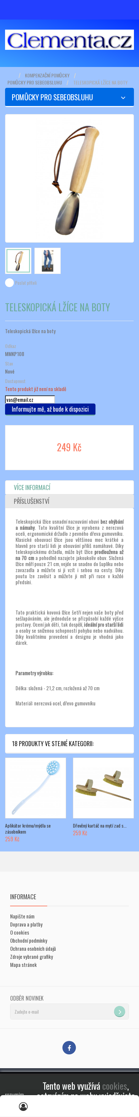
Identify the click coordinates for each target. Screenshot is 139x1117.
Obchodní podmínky (28, 940)
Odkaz (10, 346)
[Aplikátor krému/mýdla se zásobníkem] (35, 788)
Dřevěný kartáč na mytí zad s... (100, 825)
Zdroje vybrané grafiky (31, 956)
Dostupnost (15, 381)
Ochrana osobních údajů (33, 948)
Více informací (32, 487)
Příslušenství (31, 501)
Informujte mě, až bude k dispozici (50, 409)
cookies (114, 1085)
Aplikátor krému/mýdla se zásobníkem (28, 828)
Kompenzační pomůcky (47, 75)
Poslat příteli (26, 282)
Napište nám (22, 916)
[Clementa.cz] (69, 40)
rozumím (14, 1094)
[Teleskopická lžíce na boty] (18, 261)
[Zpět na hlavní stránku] (11, 75)
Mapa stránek (23, 964)
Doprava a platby (26, 924)
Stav (9, 363)
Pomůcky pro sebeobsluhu (34, 82)
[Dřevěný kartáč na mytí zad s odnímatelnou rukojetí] (103, 788)
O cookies (19, 932)
